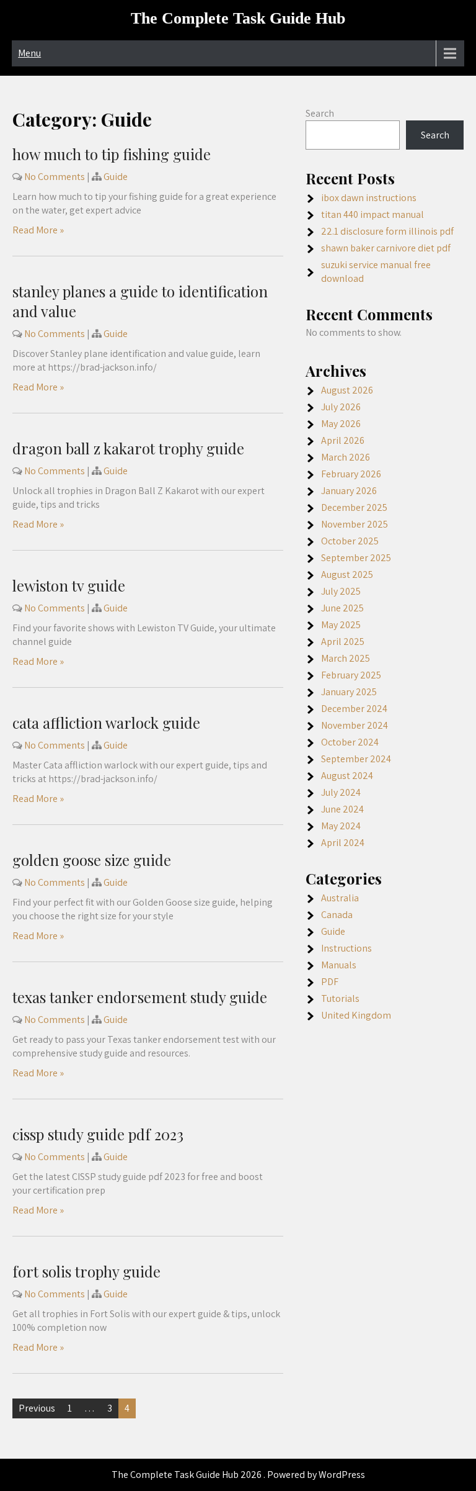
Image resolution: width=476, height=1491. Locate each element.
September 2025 (356, 557)
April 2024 (342, 842)
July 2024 (341, 792)
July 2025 (341, 591)
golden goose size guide (91, 860)
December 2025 (354, 507)
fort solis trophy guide (86, 1271)
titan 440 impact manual (372, 214)
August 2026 (347, 390)
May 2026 (341, 423)
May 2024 (341, 825)
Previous (37, 1408)
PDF (329, 981)
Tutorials (340, 998)
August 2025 (347, 574)
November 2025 (354, 524)
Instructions (346, 948)
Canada (337, 914)
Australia (340, 897)
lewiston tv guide (68, 585)
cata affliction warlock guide (106, 722)
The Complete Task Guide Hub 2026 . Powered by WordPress (238, 1474)
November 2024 (354, 725)
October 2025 (350, 540)
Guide (116, 176)
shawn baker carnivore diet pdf (386, 248)
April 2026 (342, 440)
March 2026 (345, 457)
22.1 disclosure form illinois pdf (387, 231)
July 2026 (341, 406)
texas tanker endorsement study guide (139, 997)
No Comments (54, 176)
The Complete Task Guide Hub (238, 18)
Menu (29, 53)
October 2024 (350, 742)
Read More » (38, 229)
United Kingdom (356, 1015)
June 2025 (342, 608)
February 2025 (351, 675)
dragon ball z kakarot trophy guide (128, 448)
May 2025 (341, 624)
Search (320, 113)
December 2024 (354, 708)
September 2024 (356, 758)
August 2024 (347, 775)
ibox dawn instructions (368, 197)
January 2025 (349, 691)
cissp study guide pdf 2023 (97, 1134)
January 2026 (349, 490)
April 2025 (342, 641)
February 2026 (351, 473)
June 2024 (342, 809)
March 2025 (345, 658)
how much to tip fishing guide (111, 154)
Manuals (338, 964)
